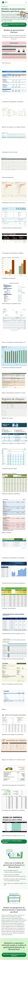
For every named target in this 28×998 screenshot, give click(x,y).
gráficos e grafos (17, 923)
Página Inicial (4, 6)
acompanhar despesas (17, 918)
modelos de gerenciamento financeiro (13, 872)
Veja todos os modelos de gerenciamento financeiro (14, 24)
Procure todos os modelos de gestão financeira (12, 841)
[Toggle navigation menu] (26, 2)
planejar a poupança (6, 920)
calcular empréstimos (6, 918)
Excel (6, 2)
